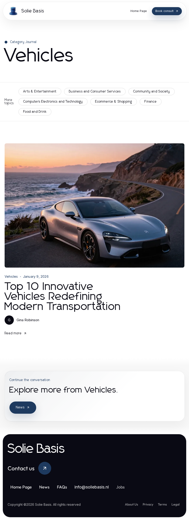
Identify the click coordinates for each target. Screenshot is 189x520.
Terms (162, 504)
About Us (131, 504)
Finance (151, 101)
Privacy (148, 504)
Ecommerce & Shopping (113, 101)
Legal (175, 504)
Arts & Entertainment (39, 91)
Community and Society (151, 91)
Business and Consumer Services (95, 91)
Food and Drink (35, 111)
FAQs (62, 487)
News (20, 407)
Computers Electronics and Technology (53, 101)
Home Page (21, 487)
